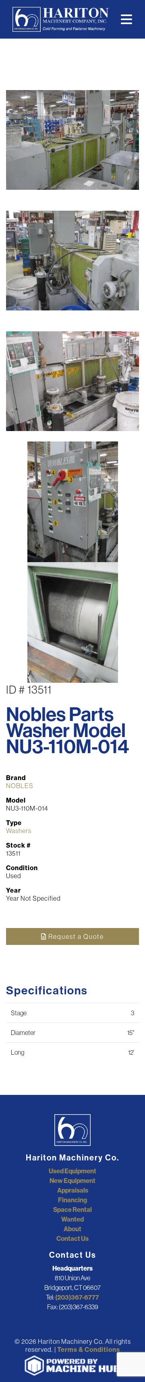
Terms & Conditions (88, 1349)
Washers (18, 831)
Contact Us (72, 1238)
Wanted (72, 1219)
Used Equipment (72, 1171)
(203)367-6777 (77, 1297)
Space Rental (72, 1209)
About (72, 1229)
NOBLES (19, 786)
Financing (72, 1200)
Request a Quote (75, 936)
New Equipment (72, 1181)
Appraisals (72, 1190)
